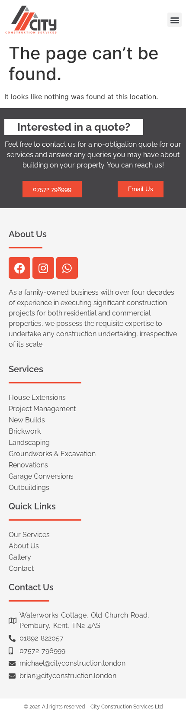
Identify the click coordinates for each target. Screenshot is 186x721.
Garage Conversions (41, 476)
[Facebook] (19, 268)
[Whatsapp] (67, 268)
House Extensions (37, 397)
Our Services (29, 535)
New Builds (27, 420)
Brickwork (25, 431)
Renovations (28, 465)
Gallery (20, 557)
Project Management (42, 409)
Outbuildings (29, 487)
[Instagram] (43, 268)
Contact (21, 568)
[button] (174, 20)
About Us (24, 546)
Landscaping (29, 442)
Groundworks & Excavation (52, 454)
